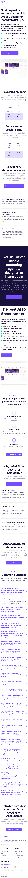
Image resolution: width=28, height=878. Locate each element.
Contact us (17, 853)
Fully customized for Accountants (13, 199)
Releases (3, 857)
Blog (2, 853)
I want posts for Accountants (14, 297)
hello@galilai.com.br (8, 864)
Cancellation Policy (19, 855)
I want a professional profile (14, 454)
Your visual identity (8, 229)
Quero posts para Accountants (9, 53)
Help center (3, 855)
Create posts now (6, 355)
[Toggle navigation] (25, 2)
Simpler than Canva (8, 506)
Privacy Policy (18, 857)
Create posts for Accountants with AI (14, 185)
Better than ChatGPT (8, 490)
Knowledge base (18, 851)
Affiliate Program (4, 851)
